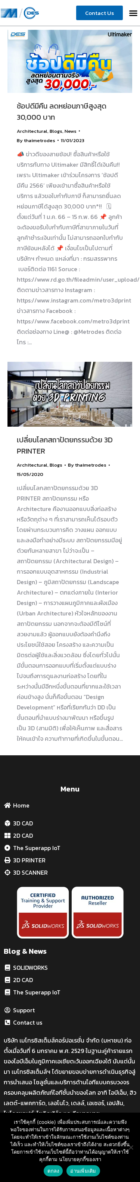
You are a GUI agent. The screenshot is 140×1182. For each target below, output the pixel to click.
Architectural (32, 131)
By (36, 140)
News (71, 131)
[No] (130, 1147)
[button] (133, 13)
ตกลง (53, 1171)
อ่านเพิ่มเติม (83, 1171)
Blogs (56, 131)
